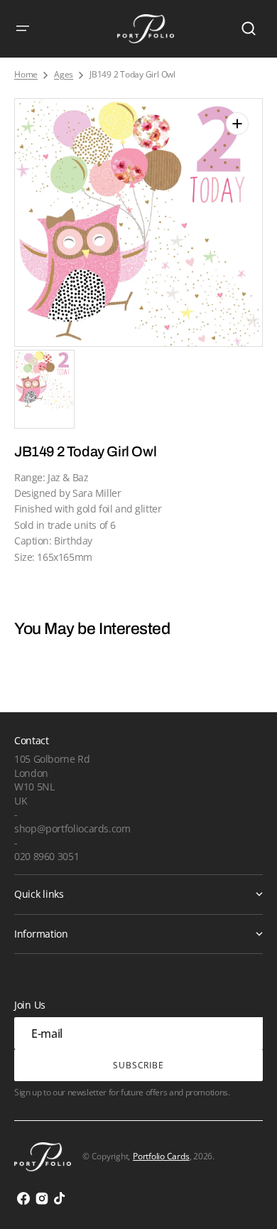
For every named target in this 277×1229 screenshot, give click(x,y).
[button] (22, 28)
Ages (63, 74)
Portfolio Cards (161, 1156)
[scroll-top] (247, 1199)
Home (26, 74)
